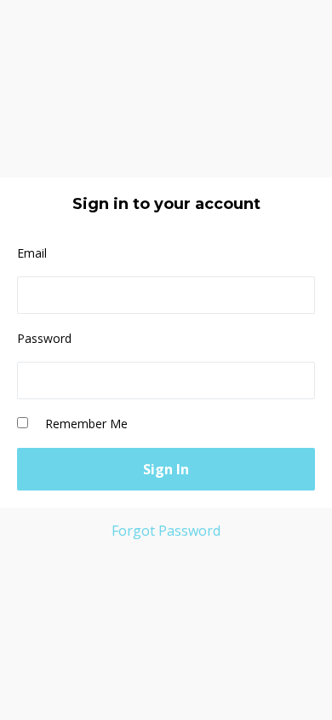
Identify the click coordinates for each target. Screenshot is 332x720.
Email (32, 253)
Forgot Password (166, 530)
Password (44, 338)
